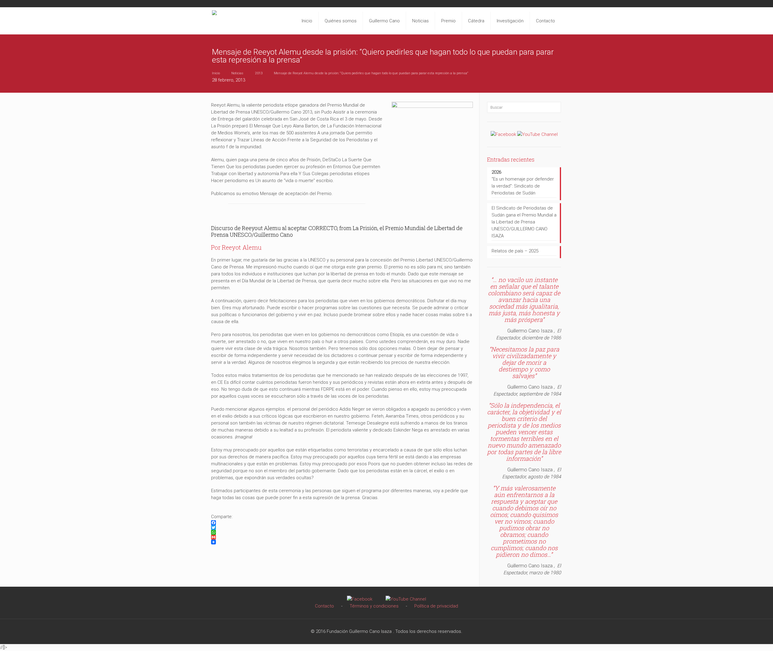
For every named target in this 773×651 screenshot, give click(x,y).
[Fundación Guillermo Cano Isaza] (214, 19)
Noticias (237, 73)
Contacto (324, 606)
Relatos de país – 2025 (515, 251)
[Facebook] (503, 134)
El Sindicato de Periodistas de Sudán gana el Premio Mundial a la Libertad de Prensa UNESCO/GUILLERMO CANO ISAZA (524, 222)
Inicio (216, 73)
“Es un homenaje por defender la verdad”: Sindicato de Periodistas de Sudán (523, 182)
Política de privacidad (436, 606)
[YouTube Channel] (537, 134)
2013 (258, 73)
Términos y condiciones (374, 606)
